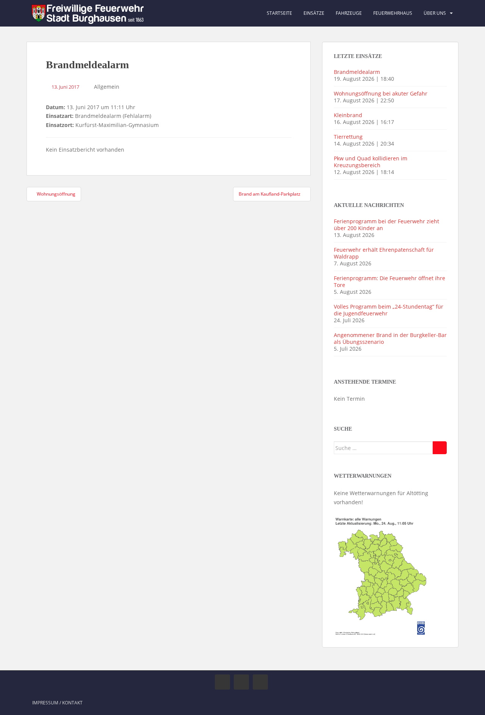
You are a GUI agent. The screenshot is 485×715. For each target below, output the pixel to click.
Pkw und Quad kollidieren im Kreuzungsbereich (370, 162)
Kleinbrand (348, 115)
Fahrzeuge (349, 13)
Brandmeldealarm (357, 71)
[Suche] (440, 447)
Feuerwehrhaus (392, 13)
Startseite (279, 13)
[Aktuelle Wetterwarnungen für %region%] (382, 575)
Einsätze (314, 13)
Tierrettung (348, 136)
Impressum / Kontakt (57, 702)
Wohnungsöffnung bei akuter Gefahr (380, 93)
